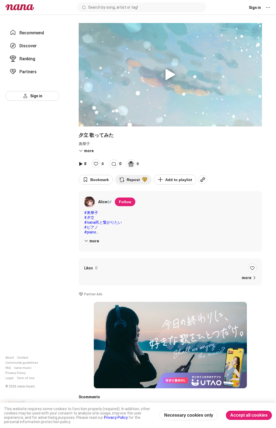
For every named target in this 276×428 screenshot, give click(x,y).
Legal (9, 378)
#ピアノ (91, 227)
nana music (23, 368)
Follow (125, 202)
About (9, 357)
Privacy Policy (15, 373)
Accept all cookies (249, 415)
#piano (90, 232)
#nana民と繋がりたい (103, 222)
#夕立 (89, 217)
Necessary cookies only (188, 415)
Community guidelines (21, 363)
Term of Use (25, 378)
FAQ (8, 368)
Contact (22, 357)
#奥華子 (91, 212)
